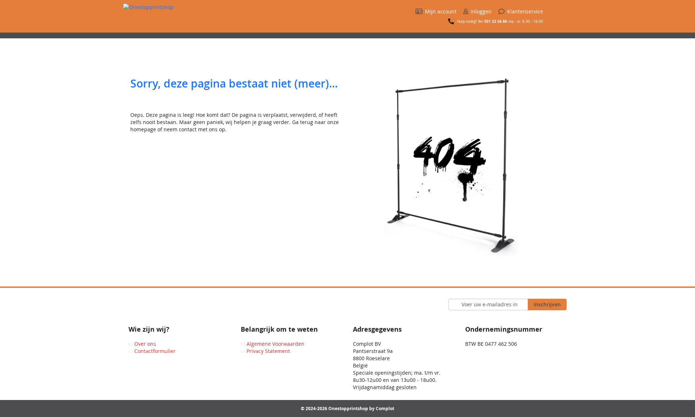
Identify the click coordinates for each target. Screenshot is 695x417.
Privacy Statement (268, 351)
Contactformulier (155, 351)
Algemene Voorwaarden (275, 343)
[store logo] (168, 18)
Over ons (145, 343)
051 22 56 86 (495, 21)
